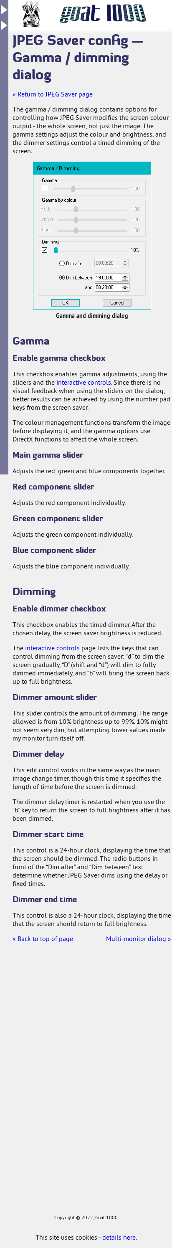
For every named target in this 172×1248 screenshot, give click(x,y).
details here (119, 1237)
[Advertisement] (33, 1087)
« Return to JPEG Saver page (53, 94)
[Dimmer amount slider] (98, 250)
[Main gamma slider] (98, 188)
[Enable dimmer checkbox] (44, 250)
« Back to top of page (43, 938)
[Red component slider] (92, 209)
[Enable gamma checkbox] (44, 188)
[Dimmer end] (106, 287)
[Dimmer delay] (93, 263)
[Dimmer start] (93, 278)
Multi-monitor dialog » (138, 938)
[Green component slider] (92, 219)
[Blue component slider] (92, 230)
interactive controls (83, 382)
